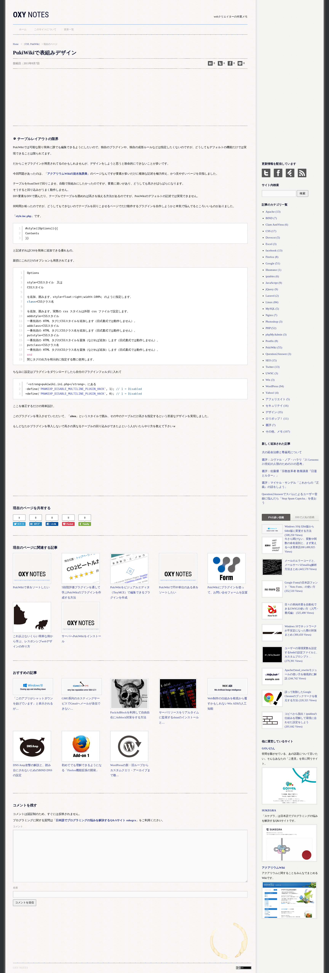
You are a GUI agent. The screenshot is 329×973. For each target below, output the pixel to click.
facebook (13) (274, 250)
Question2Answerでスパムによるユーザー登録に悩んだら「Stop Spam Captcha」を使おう (289, 498)
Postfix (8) (272, 341)
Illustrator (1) (273, 269)
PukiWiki (34, 44)
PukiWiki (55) (274, 347)
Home (15, 44)
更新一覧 (69, 29)
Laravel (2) (272, 295)
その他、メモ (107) (278, 431)
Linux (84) (272, 302)
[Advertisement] (127, 97)
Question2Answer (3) (278, 353)
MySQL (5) (272, 308)
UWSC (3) (272, 373)
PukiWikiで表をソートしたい (31, 587)
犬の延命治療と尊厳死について (282, 452)
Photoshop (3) (274, 321)
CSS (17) (271, 231)
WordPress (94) (275, 386)
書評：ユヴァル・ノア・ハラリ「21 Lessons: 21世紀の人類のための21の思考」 (290, 461)
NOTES (31, 14)
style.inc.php (23, 216)
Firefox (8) (272, 256)
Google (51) (273, 263)
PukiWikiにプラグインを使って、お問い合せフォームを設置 (228, 590)
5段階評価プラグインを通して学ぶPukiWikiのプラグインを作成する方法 (81, 592)
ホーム (22, 29)
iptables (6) (272, 276)
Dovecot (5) (273, 237)
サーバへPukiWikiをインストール (81, 639)
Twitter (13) (272, 366)
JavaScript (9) (274, 282)
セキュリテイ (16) (277, 405)
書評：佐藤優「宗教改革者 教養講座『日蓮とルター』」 (289, 473)
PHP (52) (271, 328)
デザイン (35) (274, 412)
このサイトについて (45, 29)
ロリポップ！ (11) (277, 418)
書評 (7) (270, 425)
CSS (27, 44)
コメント (18, 826)
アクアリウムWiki (273, 867)
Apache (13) (273, 211)
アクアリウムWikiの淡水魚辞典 (67, 173)
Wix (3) (270, 379)
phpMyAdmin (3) (276, 334)
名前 (15, 887)
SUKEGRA (269, 810)
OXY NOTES (20, 967)
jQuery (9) (272, 289)
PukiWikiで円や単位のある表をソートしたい (178, 590)
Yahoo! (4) (272, 392)
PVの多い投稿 (276, 517)
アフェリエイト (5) (278, 399)
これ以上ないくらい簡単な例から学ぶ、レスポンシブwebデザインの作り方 (33, 641)
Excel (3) (271, 244)
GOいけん (268, 748)
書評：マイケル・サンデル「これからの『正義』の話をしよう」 (290, 484)
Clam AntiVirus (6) (277, 224)
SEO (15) (271, 360)
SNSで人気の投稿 (304, 517)
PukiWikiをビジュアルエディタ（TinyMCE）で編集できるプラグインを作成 (130, 592)
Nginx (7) (271, 315)
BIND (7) (271, 218)
